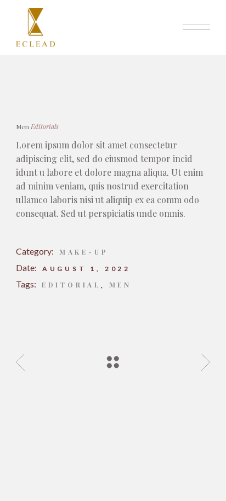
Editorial (71, 284)
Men (120, 284)
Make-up (84, 251)
